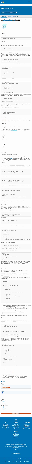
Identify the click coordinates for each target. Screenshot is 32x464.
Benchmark (4, 26)
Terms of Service (16, 433)
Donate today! (16, 445)
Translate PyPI (26, 426)
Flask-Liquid (4, 118)
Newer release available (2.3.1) (6, 387)
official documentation (14, 130)
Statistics (16, 426)
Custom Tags (4, 28)
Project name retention (5, 427)
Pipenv (14, 369)
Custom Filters (4, 27)
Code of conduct (16, 435)
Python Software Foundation (16, 448)
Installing (3, 21)
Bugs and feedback (26, 424)
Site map (16, 449)
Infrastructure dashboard (15, 425)
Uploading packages (5, 425)
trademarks (22, 446)
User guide (5, 426)
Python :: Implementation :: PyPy (6, 410)
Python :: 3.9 (4, 409)
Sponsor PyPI (26, 427)
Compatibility (4, 25)
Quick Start (3, 23)
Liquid (9, 19)
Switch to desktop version (16, 453)
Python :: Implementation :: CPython (7, 409)
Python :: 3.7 (4, 407)
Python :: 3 (3, 406)
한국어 (20, 458)
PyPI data (3, 391)
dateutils (11, 158)
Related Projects (4, 24)
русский (13, 458)
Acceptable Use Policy (16, 437)
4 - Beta (3, 401)
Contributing (4, 30)
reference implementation (15, 125)
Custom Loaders (4, 29)
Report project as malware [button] (16, 413)
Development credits (26, 428)
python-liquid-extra (5, 120)
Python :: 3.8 (4, 408)
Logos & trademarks (16, 427)
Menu (28, 1)
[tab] (4, 16)
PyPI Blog (15, 424)
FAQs (5, 428)
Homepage (3, 381)
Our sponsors (16, 428)
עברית (15, 458)
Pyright (13, 371)
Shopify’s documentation (7, 43)
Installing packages (5, 424)
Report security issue (16, 434)
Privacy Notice (16, 436)
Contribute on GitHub (26, 425)
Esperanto (18, 458)
